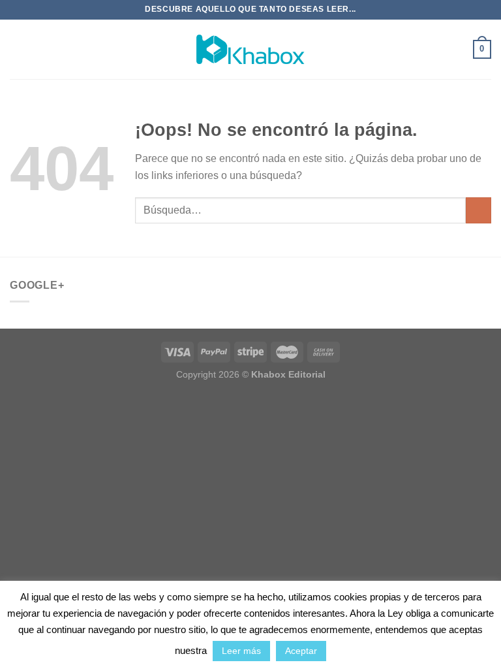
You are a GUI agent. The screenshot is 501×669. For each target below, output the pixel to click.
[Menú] (17, 49)
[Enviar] (478, 210)
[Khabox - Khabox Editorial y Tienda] (250, 50)
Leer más (241, 650)
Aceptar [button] (301, 650)
